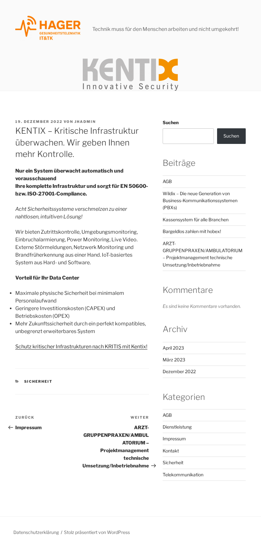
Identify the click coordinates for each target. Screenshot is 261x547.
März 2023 (174, 359)
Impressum (174, 438)
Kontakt (171, 450)
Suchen (171, 122)
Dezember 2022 (179, 371)
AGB (167, 181)
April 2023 (173, 348)
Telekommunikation (183, 474)
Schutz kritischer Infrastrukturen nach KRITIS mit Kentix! (81, 347)
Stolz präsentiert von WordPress (97, 532)
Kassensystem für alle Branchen (196, 219)
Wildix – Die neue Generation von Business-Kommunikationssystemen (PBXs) (200, 200)
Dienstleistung (177, 427)
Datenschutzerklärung (36, 532)
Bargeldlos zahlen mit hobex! (192, 231)
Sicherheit (38, 381)
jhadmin (85, 121)
